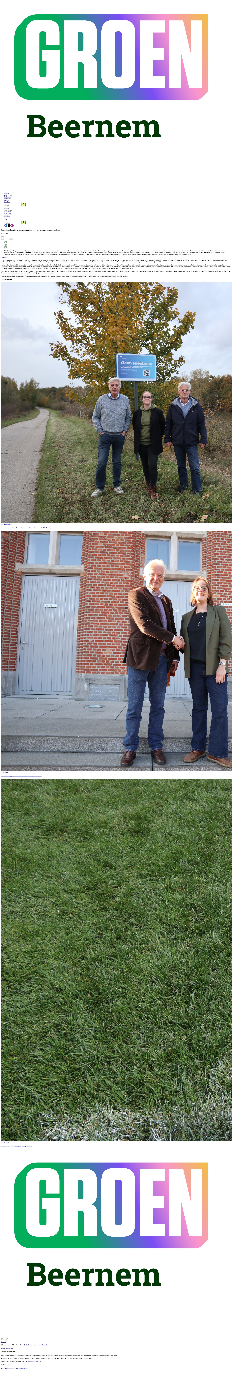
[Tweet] (5, 245)
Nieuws (6, 193)
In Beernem (7, 197)
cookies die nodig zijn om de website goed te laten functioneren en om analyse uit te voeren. (40, 1370)
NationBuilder (28, 1345)
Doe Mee (7, 202)
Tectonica (45, 1345)
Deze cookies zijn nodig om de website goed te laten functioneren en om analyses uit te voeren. (37, 1368)
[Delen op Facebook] (5, 243)
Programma (7, 198)
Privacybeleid (9, 1348)
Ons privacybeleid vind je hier (33, 1361)
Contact (6, 200)
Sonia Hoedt (4, 257)
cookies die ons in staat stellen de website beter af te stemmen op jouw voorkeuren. (32, 1372)
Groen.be (3, 1342)
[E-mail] (5, 248)
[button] (5, 219)
